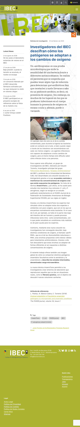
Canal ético (8, 412)
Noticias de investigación (39, 41)
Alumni (64, 387)
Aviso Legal (8, 402)
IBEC (63, 318)
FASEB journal (54, 318)
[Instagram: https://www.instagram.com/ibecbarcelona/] (69, 350)
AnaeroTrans (35, 318)
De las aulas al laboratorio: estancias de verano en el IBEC (13, 60)
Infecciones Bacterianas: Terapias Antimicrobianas (50, 171)
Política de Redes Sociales (14, 409)
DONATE (75, 2)
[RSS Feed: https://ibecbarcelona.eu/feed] (75, 350)
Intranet (65, 384)
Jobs (64, 382)
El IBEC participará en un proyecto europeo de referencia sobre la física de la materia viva (13, 102)
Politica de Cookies (11, 407)
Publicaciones (67, 377)
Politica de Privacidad (12, 404)
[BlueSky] (63, 350)
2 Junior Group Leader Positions (12, 114)
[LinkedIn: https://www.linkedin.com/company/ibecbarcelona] (66, 350)
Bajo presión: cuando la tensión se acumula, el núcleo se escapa (12, 72)
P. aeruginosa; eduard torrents (41, 322)
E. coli (45, 318)
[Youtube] (72, 350)
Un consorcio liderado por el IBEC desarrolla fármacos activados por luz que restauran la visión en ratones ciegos (13, 86)
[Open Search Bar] (66, 3)
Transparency (67, 379)
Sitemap (7, 414)
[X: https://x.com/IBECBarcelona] (60, 350)
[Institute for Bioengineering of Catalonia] (9, 9)
